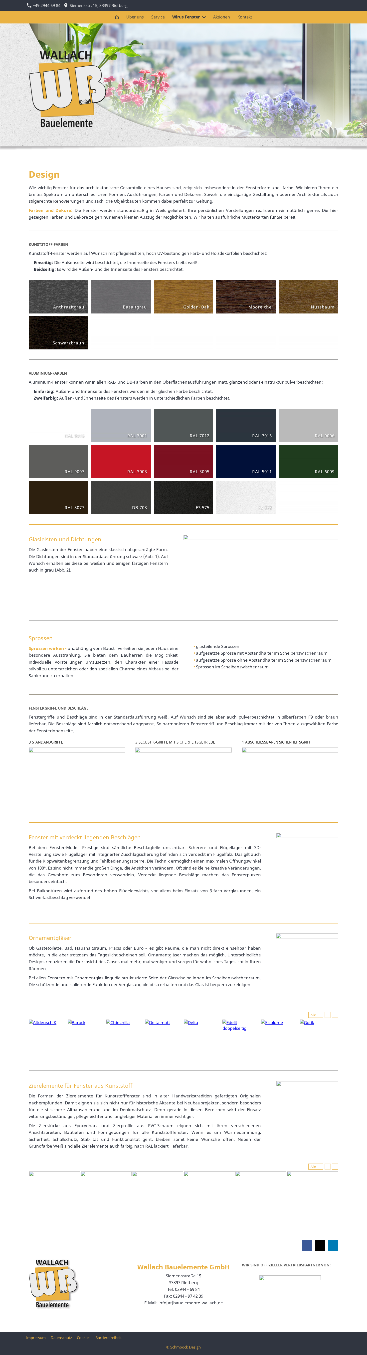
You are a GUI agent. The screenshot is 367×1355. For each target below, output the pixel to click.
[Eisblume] (280, 1038)
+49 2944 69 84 (46, 5)
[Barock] (86, 1038)
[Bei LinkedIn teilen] (333, 1245)
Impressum (36, 1337)
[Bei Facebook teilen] (307, 1245)
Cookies (83, 1337)
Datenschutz (61, 1337)
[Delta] (203, 1038)
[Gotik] (319, 1038)
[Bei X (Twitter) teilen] (320, 1245)
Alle (313, 1015)
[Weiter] (335, 1015)
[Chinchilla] (125, 1038)
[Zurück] (328, 1015)
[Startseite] (117, 17)
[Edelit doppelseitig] (241, 1038)
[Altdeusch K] (48, 1038)
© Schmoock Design (183, 1347)
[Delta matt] (164, 1038)
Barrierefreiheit (108, 1337)
